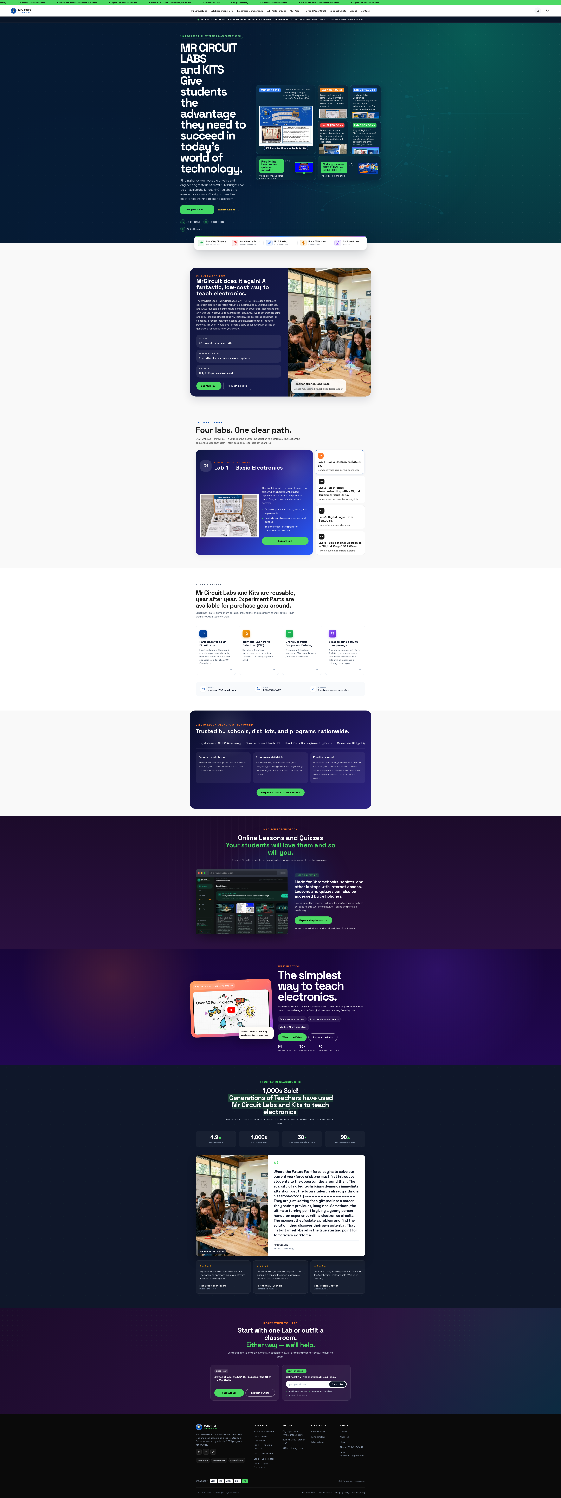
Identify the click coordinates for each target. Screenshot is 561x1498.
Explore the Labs (323, 1037)
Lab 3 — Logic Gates (264, 1458)
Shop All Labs (229, 1392)
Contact (365, 10)
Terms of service (325, 1492)
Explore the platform (311, 920)
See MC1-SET (209, 385)
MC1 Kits (294, 10)
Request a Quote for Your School (280, 792)
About (353, 10)
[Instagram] (213, 1452)
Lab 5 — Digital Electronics (261, 1465)
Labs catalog (317, 1442)
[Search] (537, 10)
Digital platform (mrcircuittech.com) (293, 1433)
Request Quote (338, 10)
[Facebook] (206, 1452)
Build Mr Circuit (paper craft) (294, 1441)
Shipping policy (342, 1492)
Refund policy (358, 1492)
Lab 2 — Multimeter (263, 1453)
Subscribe (337, 1384)
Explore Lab (285, 540)
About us (344, 1436)
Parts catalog (318, 1436)
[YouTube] (199, 1452)
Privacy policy (308, 1492)
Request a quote (237, 385)
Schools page (318, 1431)
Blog (342, 1442)
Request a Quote (260, 1392)
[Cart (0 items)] (547, 10)
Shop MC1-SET (197, 209)
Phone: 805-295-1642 (351, 1447)
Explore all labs (228, 209)
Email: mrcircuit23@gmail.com (352, 1454)
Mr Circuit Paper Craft (314, 10)
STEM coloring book (293, 1448)
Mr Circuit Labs (199, 10)
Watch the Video (292, 1037)
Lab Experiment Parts (222, 10)
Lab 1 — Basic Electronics (260, 1438)
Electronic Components (250, 10)
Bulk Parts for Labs (276, 10)
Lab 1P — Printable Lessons (263, 1447)
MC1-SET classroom (264, 1431)
